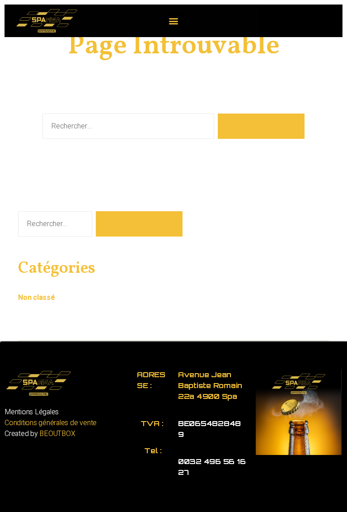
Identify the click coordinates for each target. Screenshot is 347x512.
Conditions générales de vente (51, 422)
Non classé (36, 297)
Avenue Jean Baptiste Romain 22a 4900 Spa (210, 385)
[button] (173, 20)
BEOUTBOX (57, 433)
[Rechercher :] (126, 128)
